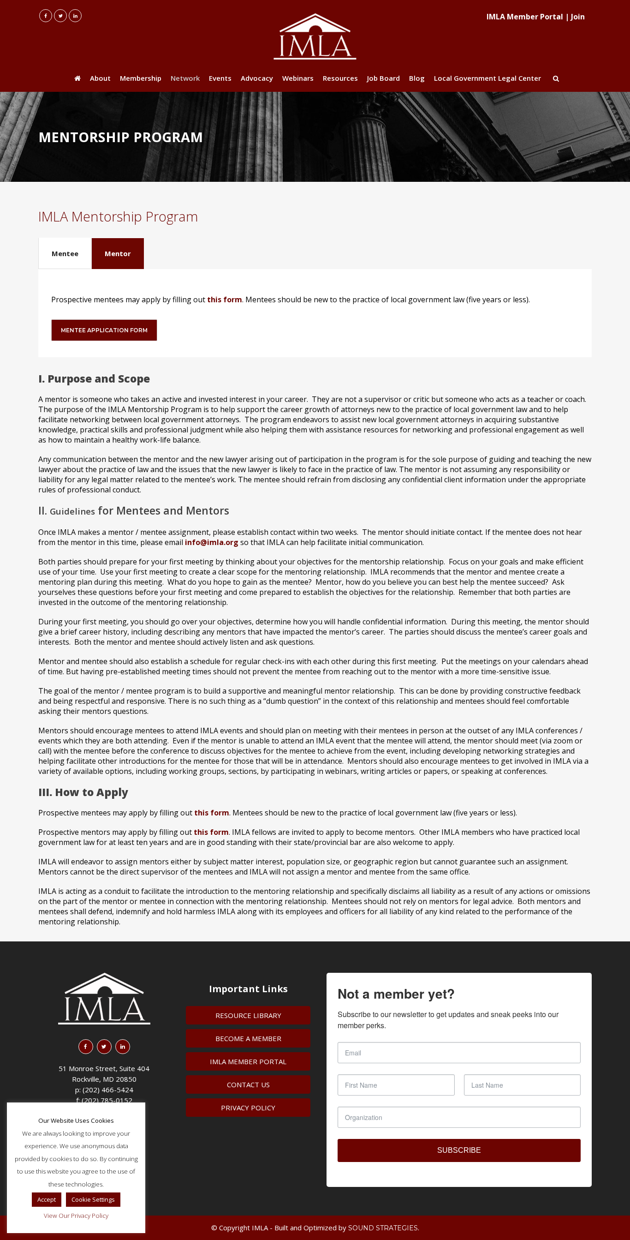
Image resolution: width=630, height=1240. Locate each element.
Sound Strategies (383, 1228)
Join (578, 17)
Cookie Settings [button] (93, 1199)
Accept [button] (46, 1199)
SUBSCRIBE (459, 1150)
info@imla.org (211, 542)
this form (224, 299)
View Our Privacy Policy (76, 1215)
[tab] (65, 253)
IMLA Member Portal (525, 17)
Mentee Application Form (104, 330)
